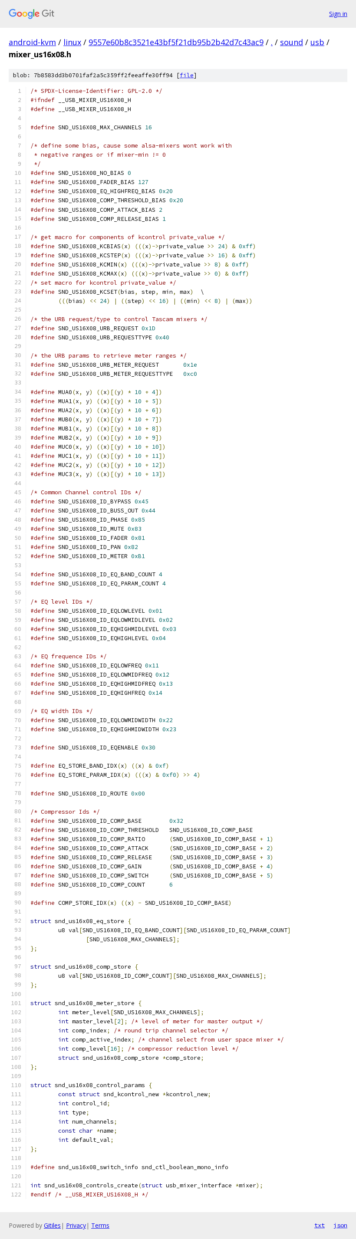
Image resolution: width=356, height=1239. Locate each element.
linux (72, 42)
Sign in (338, 14)
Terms (100, 1225)
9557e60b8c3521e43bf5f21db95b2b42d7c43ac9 (176, 42)
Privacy (76, 1225)
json (340, 1225)
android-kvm (32, 42)
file (187, 75)
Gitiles (52, 1225)
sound (291, 42)
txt (319, 1225)
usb (317, 42)
